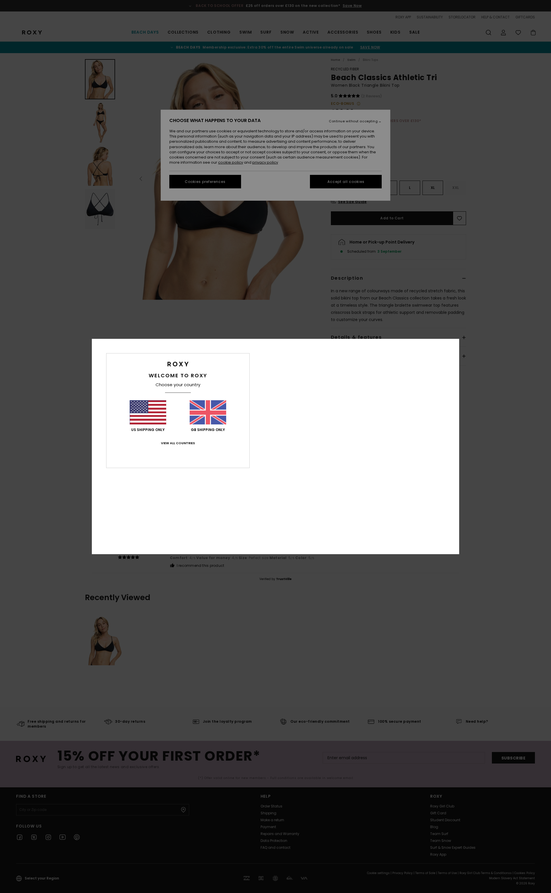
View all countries (178, 443)
